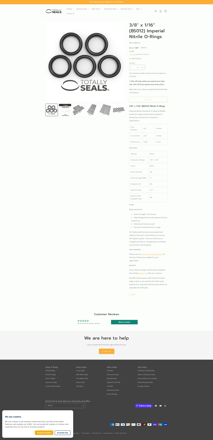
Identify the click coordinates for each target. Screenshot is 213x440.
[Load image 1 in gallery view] (51, 110)
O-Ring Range (50, 371)
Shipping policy (108, 433)
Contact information (121, 433)
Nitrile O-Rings (50, 375)
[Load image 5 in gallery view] (105, 110)
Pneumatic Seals (113, 375)
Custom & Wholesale (52, 386)
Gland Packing (112, 394)
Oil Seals (110, 371)
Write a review (124, 322)
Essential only (62, 433)
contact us (143, 273)
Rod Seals (79, 386)
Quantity (132, 63)
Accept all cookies (44, 433)
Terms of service (96, 433)
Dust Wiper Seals (82, 378)
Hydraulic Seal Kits (113, 382)
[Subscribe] (82, 405)
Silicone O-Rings (51, 382)
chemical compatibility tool (152, 254)
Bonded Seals (112, 378)
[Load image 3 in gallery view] (78, 110)
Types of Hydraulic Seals (146, 375)
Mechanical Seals (113, 390)
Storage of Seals (143, 386)
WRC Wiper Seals (82, 375)
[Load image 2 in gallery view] (65, 110)
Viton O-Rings (50, 378)
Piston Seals (80, 382)
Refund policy (75, 433)
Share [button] (133, 294)
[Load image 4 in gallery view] (92, 110)
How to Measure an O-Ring (147, 378)
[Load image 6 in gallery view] (118, 110)
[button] (70, 9)
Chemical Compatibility (146, 371)
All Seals (110, 386)
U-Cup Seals (80, 371)
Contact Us (106, 351)
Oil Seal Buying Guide (145, 382)
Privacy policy (86, 433)
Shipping (132, 54)
